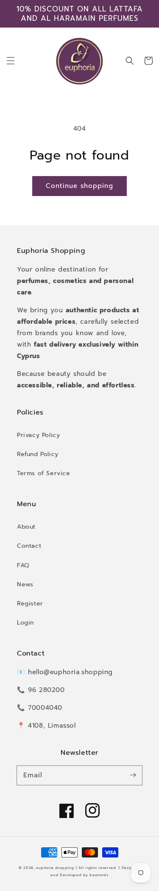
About (26, 526)
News (25, 584)
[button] (10, 60)
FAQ (23, 565)
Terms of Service (43, 473)
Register (30, 603)
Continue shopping (79, 186)
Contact (29, 545)
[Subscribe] (132, 775)
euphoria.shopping (55, 868)
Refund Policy (38, 454)
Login (25, 622)
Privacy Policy (38, 435)
